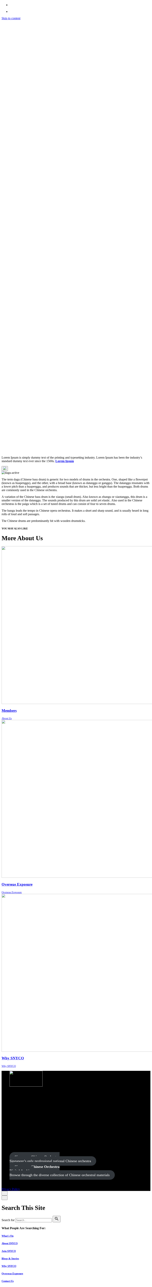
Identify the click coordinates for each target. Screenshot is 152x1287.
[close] (5, 170)
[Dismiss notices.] (5, 468)
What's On (7, 1235)
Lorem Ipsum (64, 461)
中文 (38, 28)
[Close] (5, 1193)
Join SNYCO (9, 1251)
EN (26, 28)
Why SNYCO (9, 1266)
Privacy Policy (11, 442)
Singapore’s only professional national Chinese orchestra (50, 1159)
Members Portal (27, 32)
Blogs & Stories (10, 1258)
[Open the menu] (5, 450)
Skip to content (11, 18)
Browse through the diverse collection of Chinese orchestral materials (60, 1171)
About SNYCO (10, 1243)
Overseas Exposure (12, 1273)
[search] (57, 1219)
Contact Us (8, 1281)
